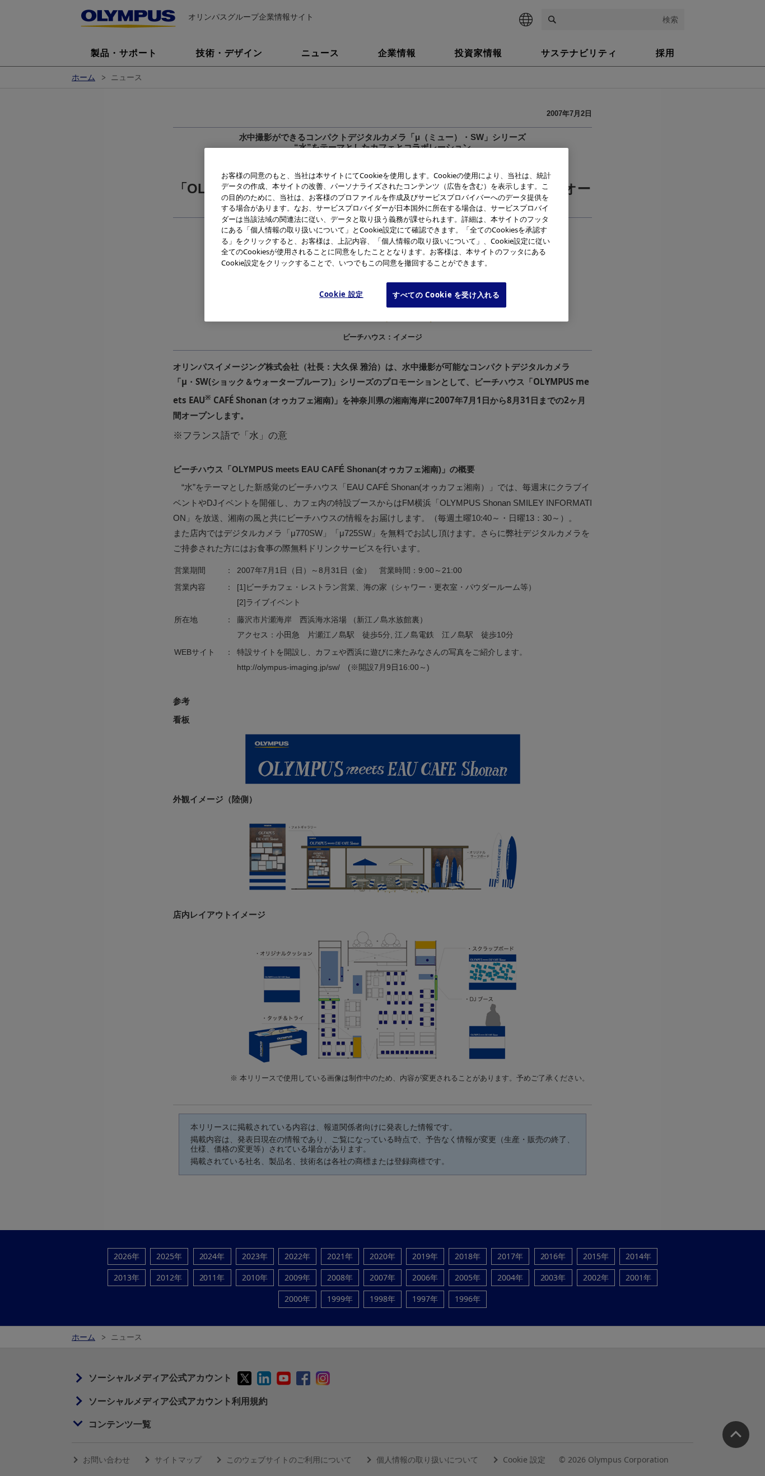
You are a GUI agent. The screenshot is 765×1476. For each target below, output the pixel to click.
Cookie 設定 (341, 294)
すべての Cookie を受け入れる (446, 295)
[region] (386, 235)
